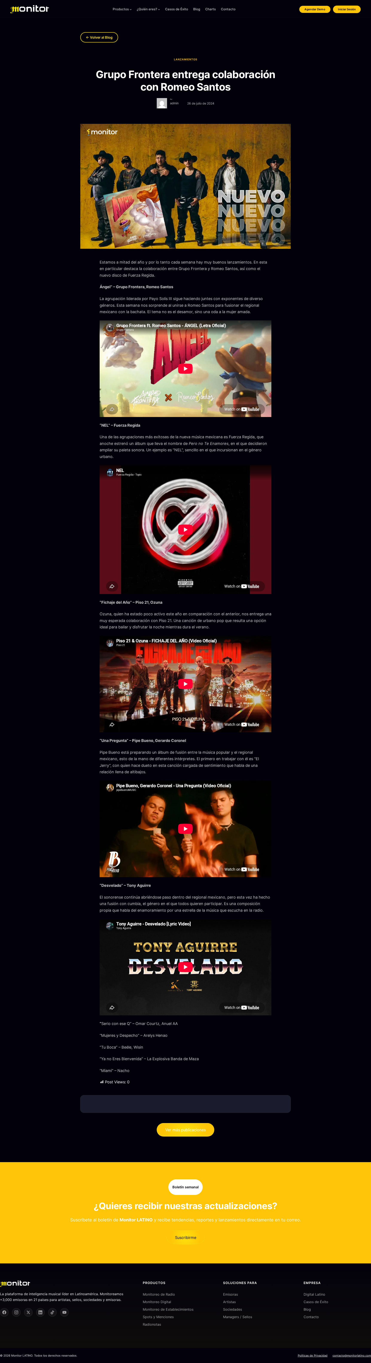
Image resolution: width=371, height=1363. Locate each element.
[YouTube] (64, 1312)
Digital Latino (314, 1294)
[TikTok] (52, 1312)
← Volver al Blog (99, 37)
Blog (307, 1309)
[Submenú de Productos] (131, 9)
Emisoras (230, 1294)
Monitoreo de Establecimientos (168, 1309)
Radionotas (152, 1324)
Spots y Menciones (158, 1317)
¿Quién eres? (147, 9)
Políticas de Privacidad (312, 1355)
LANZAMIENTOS (185, 59)
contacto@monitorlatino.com (352, 1355)
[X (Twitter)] (28, 1312)
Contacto (311, 1317)
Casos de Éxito (316, 1302)
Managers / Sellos (237, 1317)
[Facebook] (4, 1312)
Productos (121, 9)
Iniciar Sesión (347, 9)
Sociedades (232, 1309)
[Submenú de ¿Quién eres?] (159, 9)
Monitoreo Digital (157, 1302)
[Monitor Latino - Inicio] (29, 9)
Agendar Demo (314, 9)
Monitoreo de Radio (159, 1294)
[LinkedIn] (40, 1312)
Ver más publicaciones (185, 1130)
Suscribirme (185, 1237)
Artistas (229, 1302)
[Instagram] (16, 1312)
